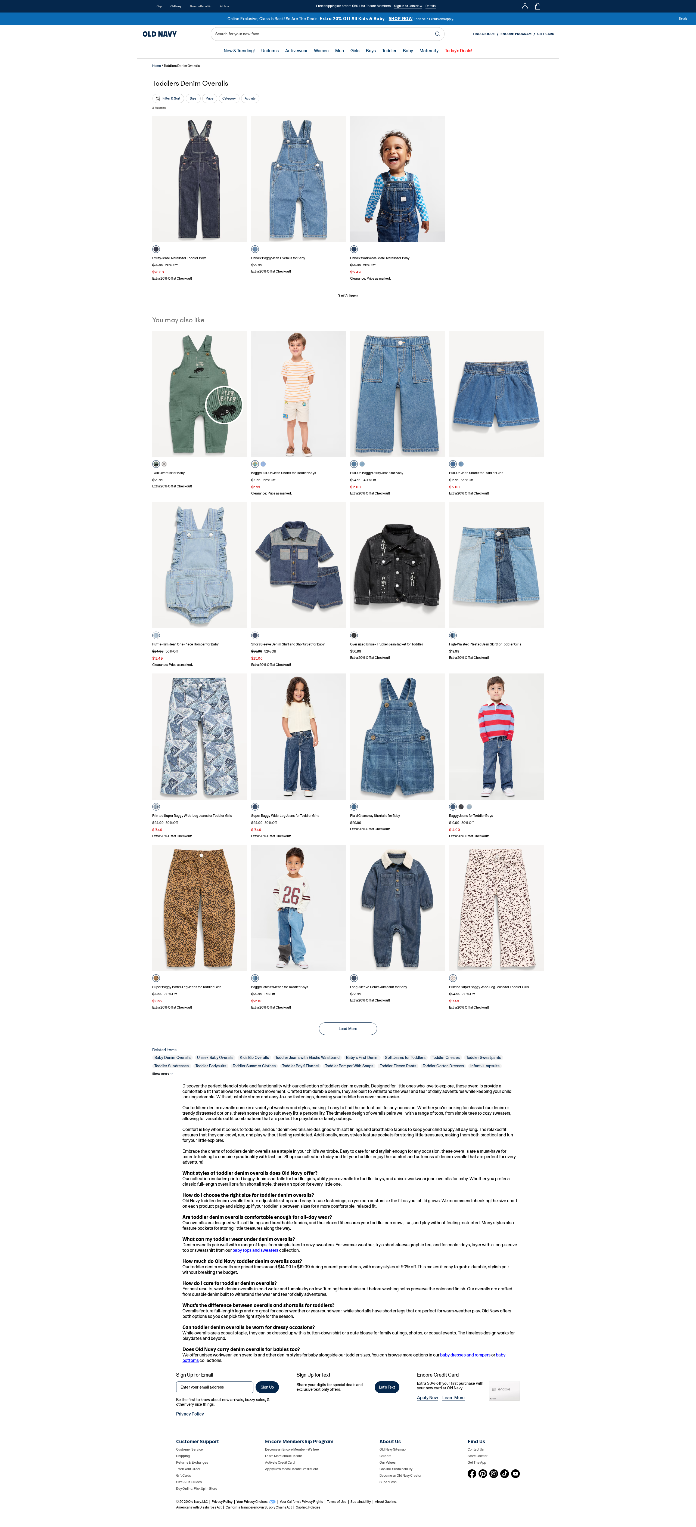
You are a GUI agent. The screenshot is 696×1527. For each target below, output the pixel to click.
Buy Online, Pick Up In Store (196, 1489)
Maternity (429, 51)
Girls (354, 51)
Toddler (389, 51)
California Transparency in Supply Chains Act (258, 1507)
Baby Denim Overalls (172, 1057)
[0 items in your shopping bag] (537, 6)
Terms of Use (336, 1502)
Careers (385, 1456)
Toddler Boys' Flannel (300, 1066)
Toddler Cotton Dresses (443, 1066)
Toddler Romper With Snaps (349, 1066)
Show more (160, 1073)
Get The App (477, 1462)
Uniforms (270, 51)
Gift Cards (183, 1475)
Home (156, 66)
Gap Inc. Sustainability (396, 1469)
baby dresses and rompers (465, 1355)
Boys (371, 51)
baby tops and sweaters (255, 1250)
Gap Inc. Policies (308, 1507)
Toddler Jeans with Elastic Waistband (307, 1057)
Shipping (183, 1456)
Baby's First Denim (362, 1057)
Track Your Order (188, 1469)
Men (339, 51)
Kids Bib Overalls (254, 1057)
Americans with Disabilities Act (199, 1507)
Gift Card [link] (545, 34)
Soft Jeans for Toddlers (405, 1057)
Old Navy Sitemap (393, 1449)
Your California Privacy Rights (301, 1502)
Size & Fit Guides (189, 1482)
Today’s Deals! (458, 51)
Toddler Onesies (446, 1057)
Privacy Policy (190, 1414)
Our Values (388, 1462)
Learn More (453, 1397)
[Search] (437, 34)
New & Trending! (239, 51)
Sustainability (360, 1502)
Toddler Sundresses (171, 1066)
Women (321, 51)
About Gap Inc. (386, 1502)
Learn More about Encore (283, 1456)
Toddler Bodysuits (210, 1066)
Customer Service (189, 1449)
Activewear (296, 51)
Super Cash (388, 1482)
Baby (408, 51)
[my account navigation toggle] (525, 6)
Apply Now (427, 1397)
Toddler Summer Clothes (254, 1066)
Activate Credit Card (279, 1462)
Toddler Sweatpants (483, 1057)
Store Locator (478, 1456)
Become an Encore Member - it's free (292, 1449)
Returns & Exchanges (192, 1462)
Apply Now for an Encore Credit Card (291, 1469)
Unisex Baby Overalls (215, 1057)
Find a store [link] (484, 34)
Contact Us (476, 1449)
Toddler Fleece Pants (398, 1066)
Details (430, 6)
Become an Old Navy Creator (400, 1475)
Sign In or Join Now (408, 6)
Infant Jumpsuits (484, 1066)
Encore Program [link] (516, 34)
